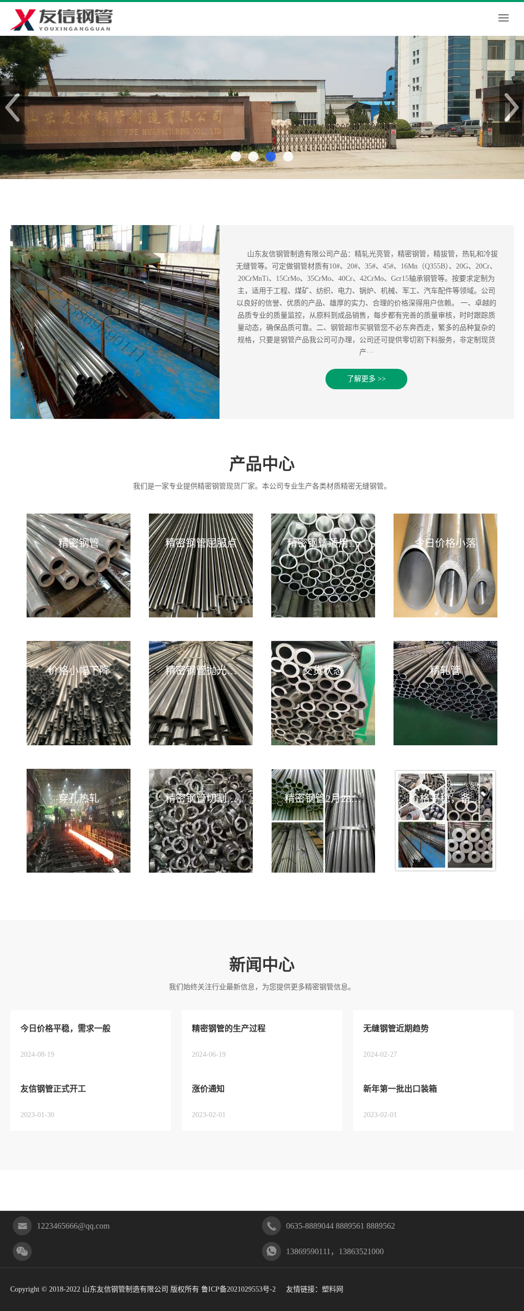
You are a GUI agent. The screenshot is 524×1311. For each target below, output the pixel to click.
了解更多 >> (366, 379)
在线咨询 (129, 1190)
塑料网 (332, 1289)
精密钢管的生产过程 (229, 1028)
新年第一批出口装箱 (400, 1088)
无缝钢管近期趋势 (396, 1028)
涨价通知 (208, 1088)
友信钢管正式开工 (53, 1088)
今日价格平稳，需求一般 (65, 1028)
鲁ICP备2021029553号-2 (238, 1289)
